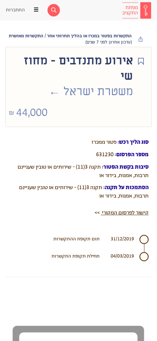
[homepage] (136, 10)
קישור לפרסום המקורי (125, 213)
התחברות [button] (15, 10)
